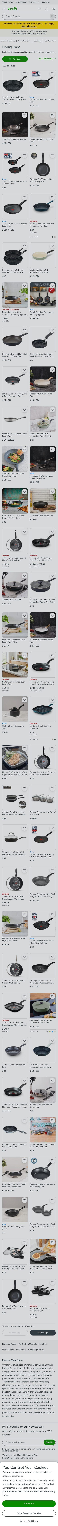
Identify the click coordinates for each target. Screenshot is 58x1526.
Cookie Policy (37, 1491)
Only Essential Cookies (29, 1513)
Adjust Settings (29, 1521)
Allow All (29, 1503)
